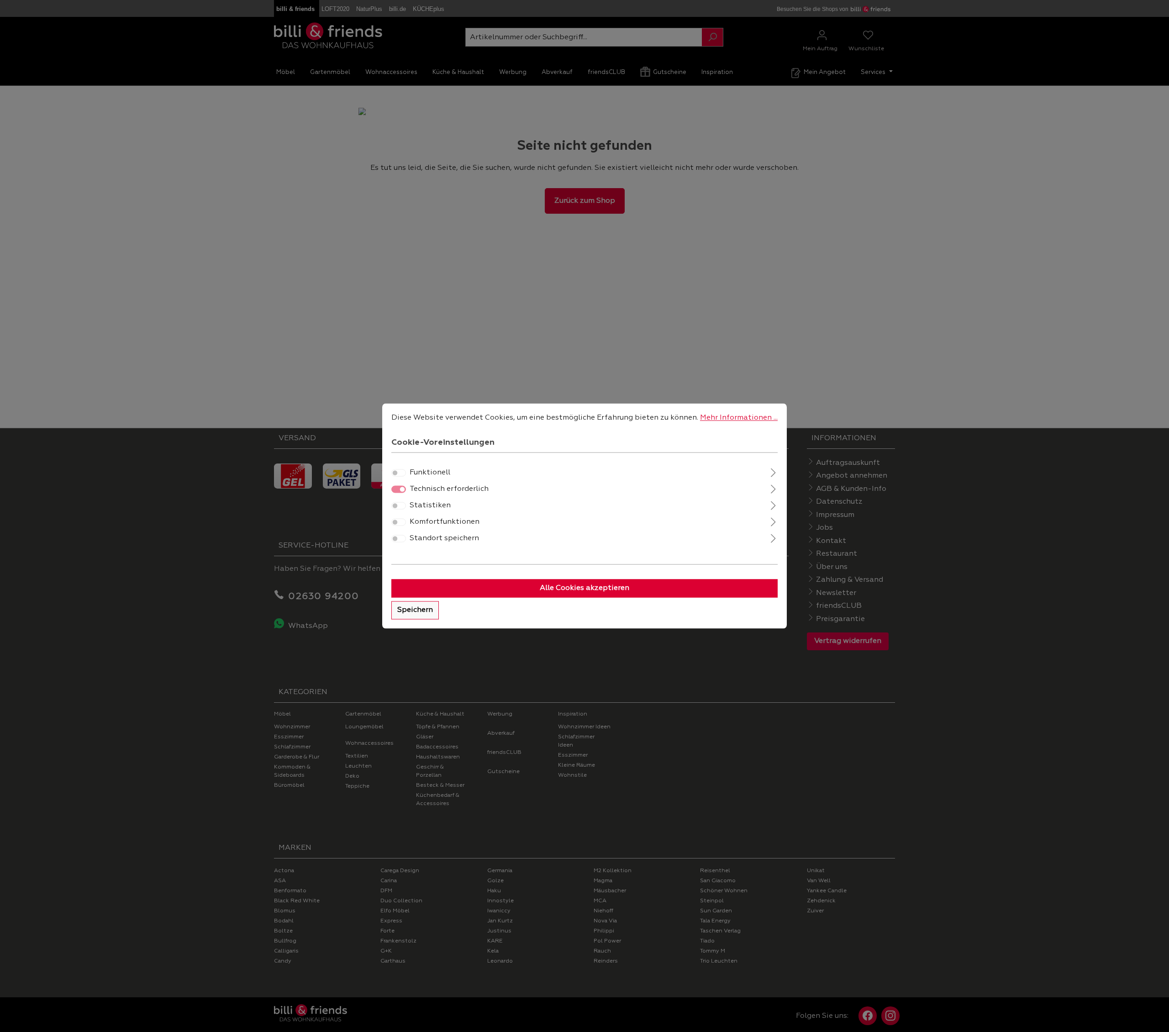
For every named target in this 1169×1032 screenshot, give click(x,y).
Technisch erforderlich (449, 489)
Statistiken (430, 506)
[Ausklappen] (773, 472)
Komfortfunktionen (444, 522)
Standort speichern (444, 538)
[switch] (398, 473)
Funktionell (430, 473)
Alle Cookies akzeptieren (584, 588)
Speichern (415, 610)
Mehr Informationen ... (739, 417)
